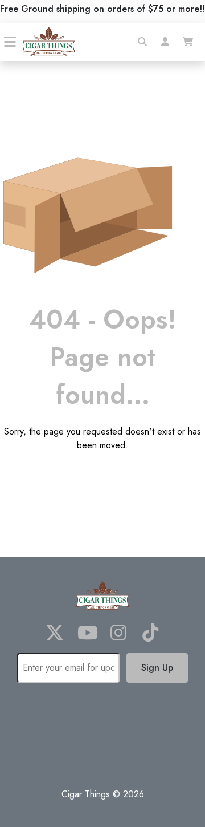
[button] (142, 41)
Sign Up (157, 667)
